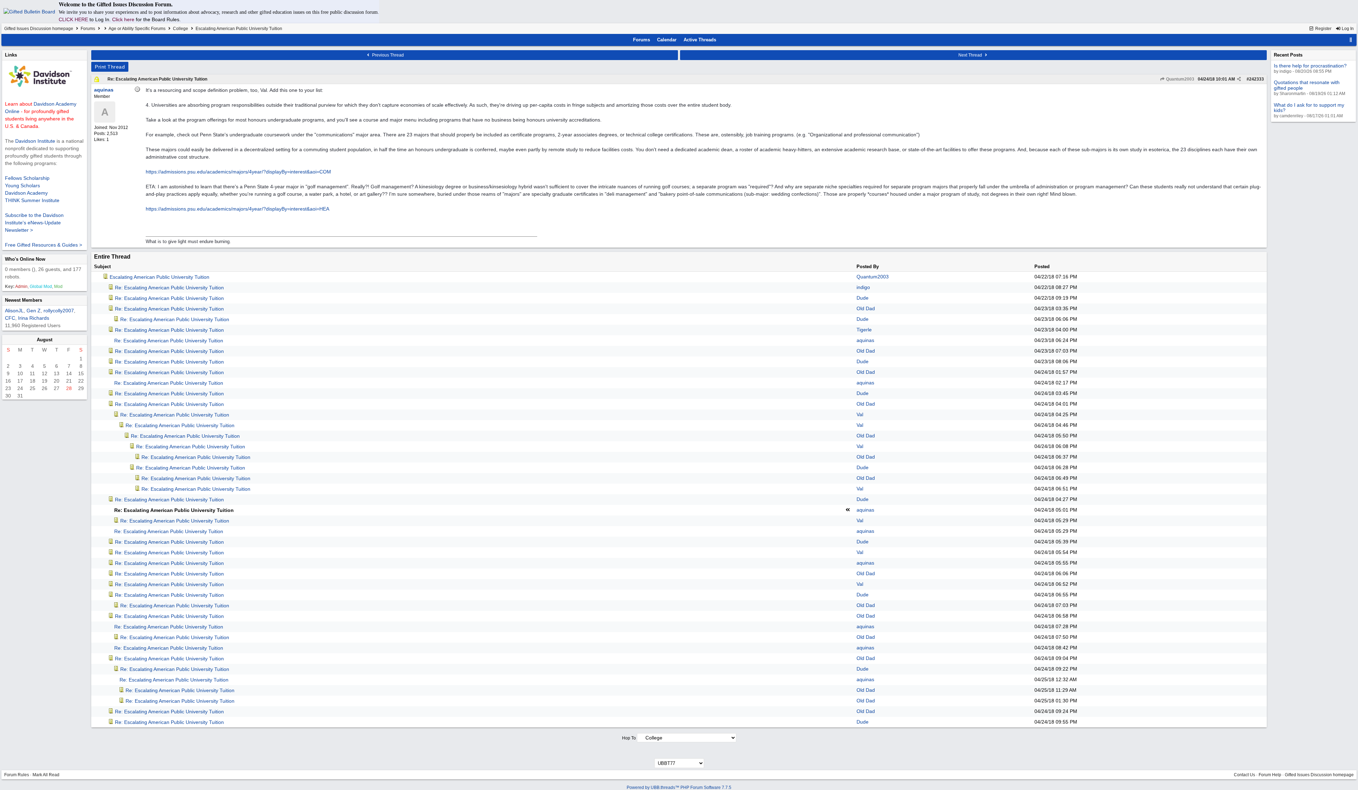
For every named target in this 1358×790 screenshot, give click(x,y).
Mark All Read (46, 774)
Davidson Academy (26, 193)
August (44, 339)
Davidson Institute (35, 141)
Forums (88, 28)
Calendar (667, 39)
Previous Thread (387, 55)
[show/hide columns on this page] (1351, 40)
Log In (1347, 28)
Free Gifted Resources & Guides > (43, 245)
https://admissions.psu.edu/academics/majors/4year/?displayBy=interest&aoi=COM (238, 172)
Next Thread (970, 55)
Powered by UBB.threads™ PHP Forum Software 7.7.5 (679, 787)
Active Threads (700, 39)
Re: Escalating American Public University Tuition (157, 79)
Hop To (629, 738)
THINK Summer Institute (32, 200)
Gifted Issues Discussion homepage (38, 28)
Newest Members (23, 300)
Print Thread (110, 67)
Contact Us (1244, 774)
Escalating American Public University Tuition (159, 277)
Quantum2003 (1179, 79)
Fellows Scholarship (27, 178)
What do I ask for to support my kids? (1309, 107)
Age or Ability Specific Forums (137, 28)
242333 (1256, 79)
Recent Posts (1288, 55)
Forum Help (1270, 774)
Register (1322, 28)
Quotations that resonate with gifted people (1307, 84)
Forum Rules (16, 774)
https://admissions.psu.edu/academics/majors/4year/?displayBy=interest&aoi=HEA (237, 209)
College (180, 28)
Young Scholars (22, 185)
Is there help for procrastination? (1310, 66)
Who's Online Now (25, 259)
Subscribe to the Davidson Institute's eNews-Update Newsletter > (34, 222)
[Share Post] (1239, 79)
